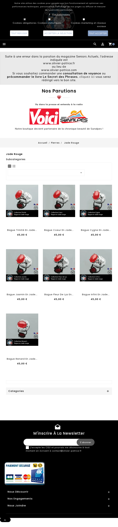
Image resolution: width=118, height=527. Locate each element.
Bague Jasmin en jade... (22, 294)
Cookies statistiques (49, 23)
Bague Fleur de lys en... (58, 294)
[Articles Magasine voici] (44, 116)
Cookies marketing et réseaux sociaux (88, 25)
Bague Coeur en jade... (59, 230)
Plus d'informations (61, 14)
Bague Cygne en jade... (96, 230)
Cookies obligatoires (25, 23)
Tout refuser (19, 33)
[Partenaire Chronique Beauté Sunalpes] (73, 116)
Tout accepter (98, 33)
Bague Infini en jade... (96, 294)
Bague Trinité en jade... (22, 230)
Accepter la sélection (58, 33)
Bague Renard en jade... (22, 358)
